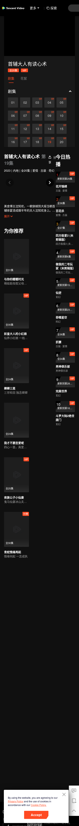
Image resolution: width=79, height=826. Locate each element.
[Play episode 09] (49, 116)
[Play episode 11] (13, 129)
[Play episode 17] (25, 142)
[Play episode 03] (37, 102)
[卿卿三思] (16, 365)
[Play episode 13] (37, 129)
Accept (36, 814)
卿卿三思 (9, 388)
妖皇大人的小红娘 (15, 334)
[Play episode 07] (25, 116)
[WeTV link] (13, 8)
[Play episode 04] (49, 102)
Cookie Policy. (38, 805)
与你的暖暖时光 (14, 279)
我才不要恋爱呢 (14, 443)
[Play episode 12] (25, 129)
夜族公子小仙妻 (14, 497)
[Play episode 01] (13, 102)
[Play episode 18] (37, 142)
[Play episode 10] (62, 116)
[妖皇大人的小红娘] (16, 311)
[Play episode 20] (62, 142)
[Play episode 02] (25, 102)
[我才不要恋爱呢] (16, 420)
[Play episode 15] (62, 129)
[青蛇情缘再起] (16, 529)
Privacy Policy (15, 801)
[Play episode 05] (62, 102)
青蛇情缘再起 (12, 552)
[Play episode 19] (49, 142)
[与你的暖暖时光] (16, 256)
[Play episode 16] (13, 142)
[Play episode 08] (37, 116)
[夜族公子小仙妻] (16, 474)
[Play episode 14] (49, 129)
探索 (53, 8)
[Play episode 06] (13, 116)
